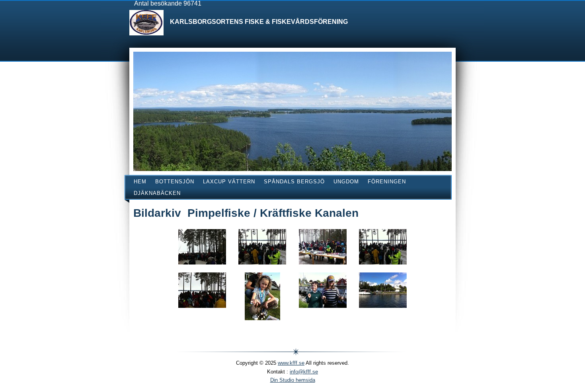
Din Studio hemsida (292, 380)
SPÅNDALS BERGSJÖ (294, 182)
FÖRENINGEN (387, 182)
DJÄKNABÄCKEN (157, 193)
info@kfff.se (304, 372)
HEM (140, 182)
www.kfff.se (291, 363)
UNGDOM (346, 182)
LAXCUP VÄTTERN (229, 182)
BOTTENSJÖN (174, 182)
